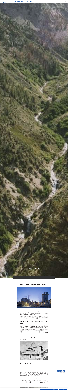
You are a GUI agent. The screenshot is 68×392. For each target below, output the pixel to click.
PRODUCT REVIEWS (39, 277)
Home (21, 282)
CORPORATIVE (34, 277)
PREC (34, 378)
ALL (30, 277)
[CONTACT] (61, 371)
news (23, 282)
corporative (27, 282)
